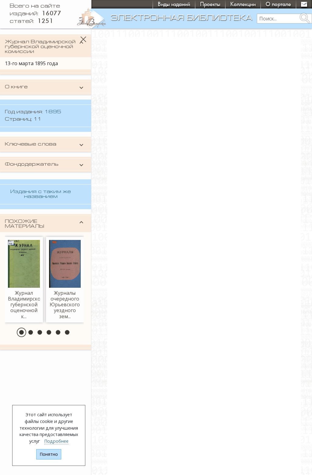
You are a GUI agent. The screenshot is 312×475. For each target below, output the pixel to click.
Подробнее (56, 441)
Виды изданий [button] (174, 4)
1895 (52, 112)
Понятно (49, 454)
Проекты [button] (210, 4)
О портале (278, 4)
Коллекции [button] (243, 4)
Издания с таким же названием (40, 194)
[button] (21, 332)
